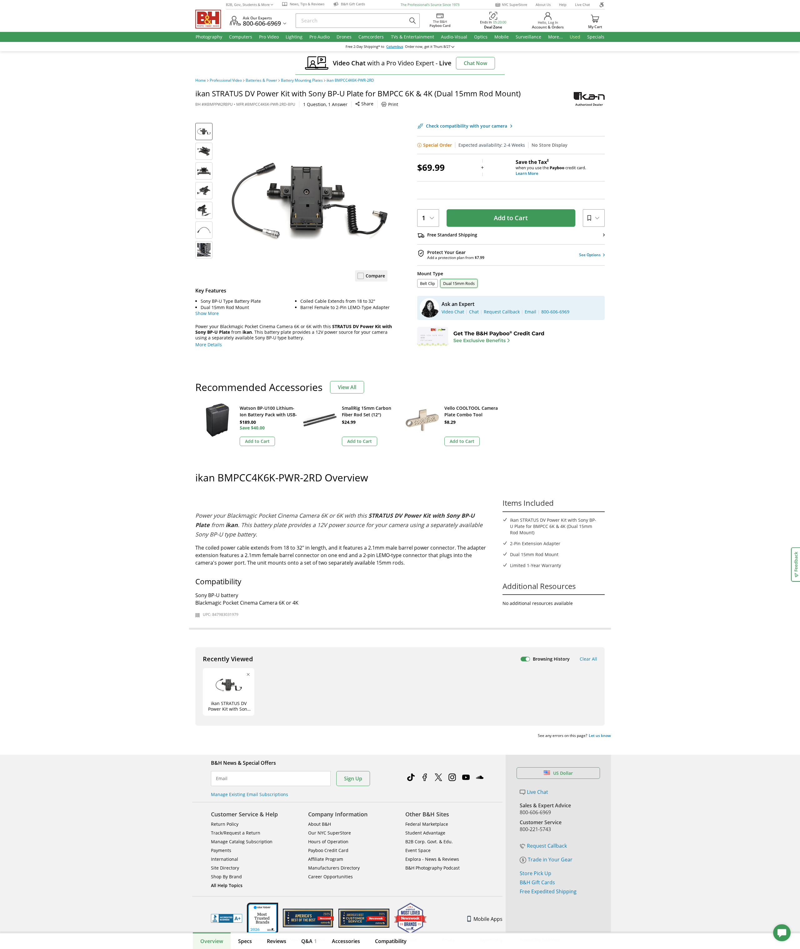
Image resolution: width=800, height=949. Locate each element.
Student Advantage (425, 833)
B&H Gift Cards (537, 882)
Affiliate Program (325, 859)
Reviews (276, 941)
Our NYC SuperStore (329, 833)
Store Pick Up (535, 873)
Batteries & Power (261, 80)
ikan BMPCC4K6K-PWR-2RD (350, 80)
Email (222, 778)
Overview (211, 941)
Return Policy (224, 824)
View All (347, 387)
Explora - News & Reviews (432, 859)
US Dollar (563, 773)
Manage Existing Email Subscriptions (249, 794)
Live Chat (582, 4)
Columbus (394, 46)
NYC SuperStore (514, 4)
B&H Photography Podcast (432, 868)
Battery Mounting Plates (302, 80)
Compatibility (391, 941)
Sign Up (353, 778)
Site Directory (225, 868)
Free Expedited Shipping (548, 891)
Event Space (418, 850)
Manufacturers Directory (334, 868)
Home (200, 80)
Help (563, 4)
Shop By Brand (226, 877)
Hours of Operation (328, 842)
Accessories (346, 941)
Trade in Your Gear (550, 859)
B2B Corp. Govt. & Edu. (429, 842)
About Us (543, 4)
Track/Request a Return (235, 833)
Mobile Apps (487, 919)
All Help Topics (226, 885)
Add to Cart (511, 218)
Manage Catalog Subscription (241, 842)
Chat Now (475, 63)
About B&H (319, 824)
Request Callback (547, 845)
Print (393, 104)
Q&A (309, 941)
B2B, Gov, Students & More (248, 4)
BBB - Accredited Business (226, 918)
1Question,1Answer (325, 104)
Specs (245, 941)
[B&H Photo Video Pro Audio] (210, 19)
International (224, 859)
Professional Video (226, 80)
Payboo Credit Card (328, 850)
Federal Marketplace (426, 824)
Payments (221, 850)
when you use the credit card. (551, 167)
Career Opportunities (330, 877)
